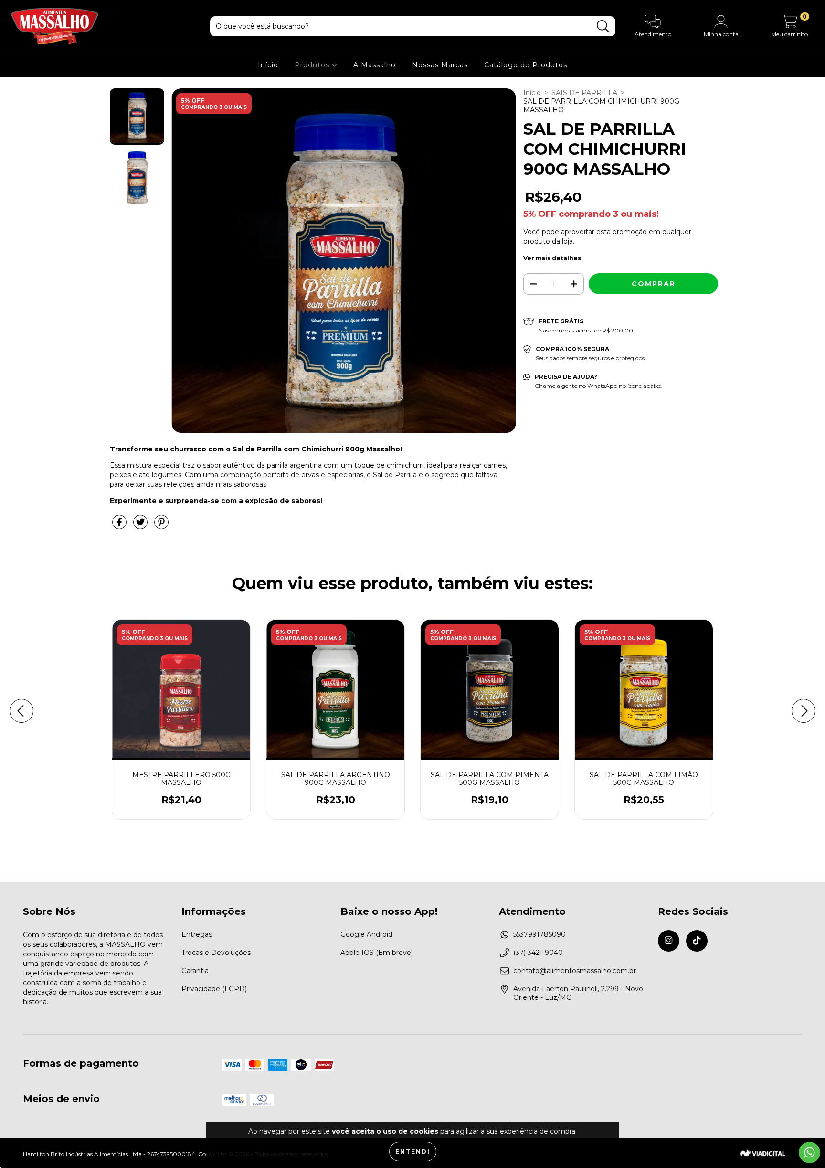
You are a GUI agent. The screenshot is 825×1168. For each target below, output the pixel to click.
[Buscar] (603, 26)
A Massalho (374, 65)
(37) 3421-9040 (538, 952)
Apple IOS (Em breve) (376, 952)
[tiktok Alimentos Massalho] (697, 941)
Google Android (366, 934)
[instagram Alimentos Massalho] (668, 941)
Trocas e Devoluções (216, 952)
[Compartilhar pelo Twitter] (141, 526)
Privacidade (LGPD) (214, 989)
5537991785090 (539, 934)
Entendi (412, 1151)
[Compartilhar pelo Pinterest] (161, 526)
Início (268, 65)
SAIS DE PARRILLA (584, 92)
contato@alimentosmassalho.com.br (574, 970)
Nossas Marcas (440, 65)
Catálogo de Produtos (525, 65)
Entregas (196, 934)
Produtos (313, 65)
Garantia (195, 970)
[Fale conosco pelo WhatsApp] (809, 1152)
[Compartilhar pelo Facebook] (120, 526)
